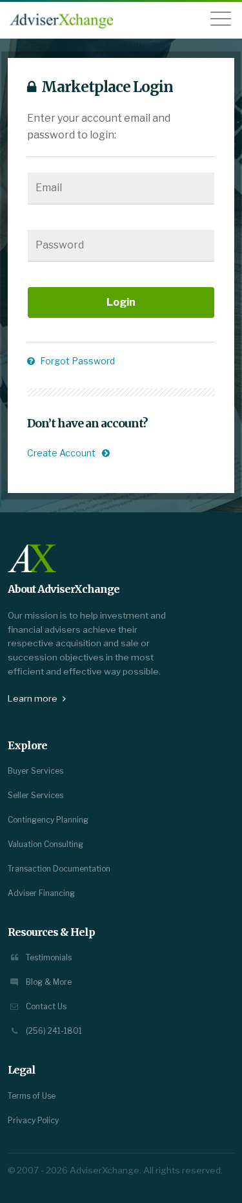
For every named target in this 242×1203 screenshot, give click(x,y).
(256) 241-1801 (53, 1031)
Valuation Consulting (45, 844)
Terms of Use (31, 1096)
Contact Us (45, 1006)
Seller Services (35, 795)
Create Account (61, 452)
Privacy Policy (33, 1120)
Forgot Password (76, 360)
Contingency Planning (48, 820)
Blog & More (48, 982)
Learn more (33, 698)
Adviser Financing (41, 893)
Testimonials (48, 957)
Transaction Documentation (59, 868)
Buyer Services (35, 771)
